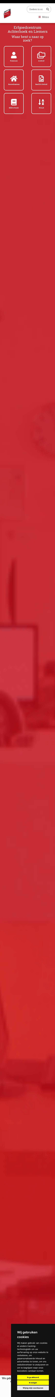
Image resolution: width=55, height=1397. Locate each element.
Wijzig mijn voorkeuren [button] (33, 1388)
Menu (45, 16)
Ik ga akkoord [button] (33, 1377)
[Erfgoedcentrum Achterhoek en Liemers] (11, 13)
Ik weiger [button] (33, 1383)
